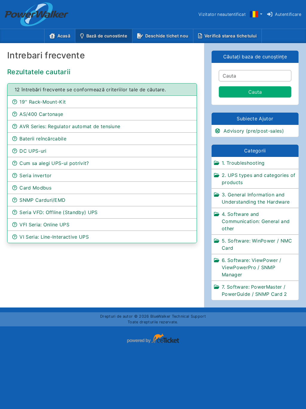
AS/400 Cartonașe (41, 114)
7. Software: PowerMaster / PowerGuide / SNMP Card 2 (254, 290)
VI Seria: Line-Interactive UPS (54, 237)
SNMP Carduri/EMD (42, 200)
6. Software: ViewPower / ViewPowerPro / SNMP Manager (251, 267)
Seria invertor (35, 175)
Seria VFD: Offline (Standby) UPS (58, 212)
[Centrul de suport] (32, 14)
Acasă (63, 35)
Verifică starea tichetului (230, 35)
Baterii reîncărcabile (42, 139)
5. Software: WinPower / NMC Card (257, 244)
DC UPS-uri (32, 151)
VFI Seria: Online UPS (44, 225)
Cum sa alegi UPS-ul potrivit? (54, 163)
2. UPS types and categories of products (259, 178)
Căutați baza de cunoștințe (255, 57)
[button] (256, 14)
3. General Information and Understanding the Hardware (256, 198)
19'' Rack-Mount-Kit (42, 102)
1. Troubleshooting (243, 163)
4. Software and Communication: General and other (256, 221)
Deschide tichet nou (166, 35)
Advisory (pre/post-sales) (254, 131)
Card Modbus (35, 188)
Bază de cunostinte (108, 35)
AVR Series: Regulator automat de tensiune (69, 126)
